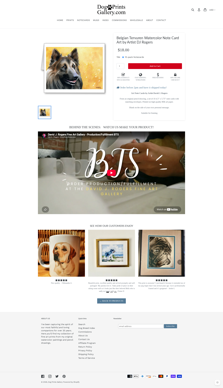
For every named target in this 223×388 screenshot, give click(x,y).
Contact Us (84, 339)
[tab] (107, 292)
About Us (83, 335)
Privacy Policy (85, 350)
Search (81, 324)
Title (118, 57)
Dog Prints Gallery (55, 382)
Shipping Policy (86, 354)
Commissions (85, 332)
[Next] (179, 262)
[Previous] (43, 262)
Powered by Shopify (71, 382)
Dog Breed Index (86, 328)
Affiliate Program (87, 343)
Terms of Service (86, 358)
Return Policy (85, 347)
